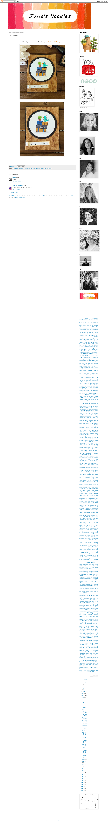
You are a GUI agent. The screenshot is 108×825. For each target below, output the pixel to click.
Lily (97, 516)
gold (86, 444)
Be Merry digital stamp (83, 338)
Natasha (84, 549)
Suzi (97, 627)
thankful (90, 637)
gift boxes (87, 436)
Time (80, 639)
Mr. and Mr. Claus (88, 546)
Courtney (81, 383)
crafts (97, 383)
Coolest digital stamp (90, 381)
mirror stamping (95, 538)
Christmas (89, 370)
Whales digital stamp (90, 654)
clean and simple (87, 377)
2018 (82, 776)
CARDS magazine (86, 361)
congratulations (95, 380)
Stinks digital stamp (94, 620)
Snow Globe (92, 599)
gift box (83, 436)
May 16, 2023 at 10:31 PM (18, 189)
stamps (82, 616)
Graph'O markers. (83, 448)
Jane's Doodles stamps (92, 502)
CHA (84, 366)
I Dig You (84, 709)
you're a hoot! (85, 671)
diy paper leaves (90, 400)
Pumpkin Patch (82, 577)
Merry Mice (85, 532)
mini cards (85, 538)
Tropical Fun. (95, 640)
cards (93, 360)
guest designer (88, 450)
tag (97, 633)
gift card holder (93, 436)
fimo (84, 419)
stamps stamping (86, 617)
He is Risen (84, 463)
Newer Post (11, 195)
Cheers (89, 368)
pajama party (83, 699)
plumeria (84, 704)
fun (89, 430)
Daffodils (84, 389)
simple (91, 597)
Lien (84, 515)
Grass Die (90, 448)
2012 (82, 788)
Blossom (81, 349)
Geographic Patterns (93, 433)
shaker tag (93, 592)
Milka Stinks (88, 536)
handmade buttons (89, 453)
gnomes (83, 444)
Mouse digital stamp (93, 542)
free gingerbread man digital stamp (86, 424)
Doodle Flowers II (83, 407)
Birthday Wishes (91, 343)
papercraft (89, 565)
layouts (80, 515)
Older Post (73, 195)
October (84, 686)
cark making (82, 363)
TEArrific (87, 636)
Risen (92, 584)
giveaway (88, 443)
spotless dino (82, 605)
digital (97, 394)
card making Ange (89, 357)
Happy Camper (83, 459)
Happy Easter (85, 460)
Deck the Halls (85, 391)
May (83, 697)
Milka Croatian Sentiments (90, 535)
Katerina (81, 512)
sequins (90, 589)
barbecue (92, 336)
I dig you (84, 702)
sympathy (88, 633)
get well (90, 434)
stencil (85, 619)
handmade (82, 453)
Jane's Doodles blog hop (92, 495)
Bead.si (96, 339)
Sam (97, 585)
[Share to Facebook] (22, 166)
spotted (96, 605)
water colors (95, 649)
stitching (81, 622)
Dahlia (90, 390)
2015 (82, 782)
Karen (96, 511)
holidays (88, 471)
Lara (91, 513)
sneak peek (82, 599)
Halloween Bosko (82, 451)
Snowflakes (84, 601)
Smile (96, 598)
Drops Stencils (88, 413)
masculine (81, 529)
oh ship (94, 555)
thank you (85, 637)
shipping (81, 595)
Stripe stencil (89, 623)
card (80, 355)
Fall (90, 417)
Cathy (89, 363)
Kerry (34, 168)
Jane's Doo (86, 491)
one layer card (95, 556)
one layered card (90, 558)
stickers (96, 619)
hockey (85, 470)
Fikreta (14, 177)
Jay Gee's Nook (86, 506)
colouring (88, 379)
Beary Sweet (91, 340)
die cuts (85, 393)
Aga (94, 326)
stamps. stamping (94, 617)
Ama (90, 330)
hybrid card (92, 480)
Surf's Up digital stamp (86, 627)
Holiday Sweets (82, 471)
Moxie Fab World (92, 543)
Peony (96, 571)
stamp (93, 609)
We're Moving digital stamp (46, 168)
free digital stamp (94, 423)
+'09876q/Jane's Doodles (92, 322)
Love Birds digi (85, 522)
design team (92, 391)
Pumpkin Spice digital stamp (92, 578)
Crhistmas (91, 384)
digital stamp (90, 396)
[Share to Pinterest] (24, 166)
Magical (81, 526)
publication (86, 575)
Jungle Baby (87, 509)
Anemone (84, 332)
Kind (83, 513)
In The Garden (85, 485)
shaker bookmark (94, 591)
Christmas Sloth (82, 374)
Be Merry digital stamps (93, 338)
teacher (83, 636)
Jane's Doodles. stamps (88, 505)
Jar (97, 505)
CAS (86, 363)
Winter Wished (95, 664)
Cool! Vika (84, 381)
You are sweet (86, 670)
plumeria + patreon (84, 715)
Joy (90, 508)
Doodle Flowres (91, 407)
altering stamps (86, 330)
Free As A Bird (88, 421)
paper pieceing (95, 564)
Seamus (96, 588)
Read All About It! (88, 582)
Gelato (84, 433)
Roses (91, 585)
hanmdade (96, 457)
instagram (85, 487)
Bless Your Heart (89, 345)
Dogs (88, 402)
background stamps (86, 336)
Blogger (60, 821)
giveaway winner (94, 443)
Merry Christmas (91, 531)
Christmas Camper (89, 371)
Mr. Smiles (84, 548)
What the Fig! (89, 656)
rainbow (81, 581)
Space (93, 601)
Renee (88, 584)
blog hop (95, 346)
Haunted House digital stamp (89, 461)
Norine (86, 552)
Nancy (96, 548)
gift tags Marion (93, 437)
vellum (88, 644)
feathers (81, 419)
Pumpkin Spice (82, 578)
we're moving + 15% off (84, 740)
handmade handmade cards (91, 456)
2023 (82, 678)
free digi (94, 421)
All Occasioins (86, 328)
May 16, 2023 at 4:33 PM (18, 181)
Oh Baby (87, 555)
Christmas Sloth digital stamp (92, 374)
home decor (82, 473)
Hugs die (84, 480)
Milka (93, 533)
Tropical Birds (82, 640)
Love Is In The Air (92, 522)
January (84, 764)
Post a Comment (14, 192)
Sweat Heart (88, 629)
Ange (88, 332)
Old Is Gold (84, 556)
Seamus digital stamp (83, 589)
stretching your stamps (93, 622)
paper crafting (82, 562)
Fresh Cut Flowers (87, 428)
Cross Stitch (95, 386)
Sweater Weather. (82, 630)
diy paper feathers (83, 400)
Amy (97, 331)
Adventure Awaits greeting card (86, 326)
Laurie (96, 513)
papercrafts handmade (84, 567)
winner (96, 658)
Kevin (80, 513)
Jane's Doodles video (84, 504)
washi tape (91, 649)
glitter (80, 444)
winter (96, 660)
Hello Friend (95, 466)
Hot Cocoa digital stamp (93, 477)
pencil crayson (87, 570)
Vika (84, 646)
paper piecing (82, 565)
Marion (92, 528)
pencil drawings (94, 570)
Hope (93, 474)
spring (80, 606)
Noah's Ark (82, 552)
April (83, 757)
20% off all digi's (84, 706)
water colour (82, 650)
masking (96, 529)
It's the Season (94, 488)
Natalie (80, 549)
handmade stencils (83, 457)
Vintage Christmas (90, 646)
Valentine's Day (83, 644)
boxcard (93, 350)
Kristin (87, 513)
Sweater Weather (94, 629)
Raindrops (85, 581)
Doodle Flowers (94, 406)
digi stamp (85, 394)
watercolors (95, 650)
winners (80, 660)
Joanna (87, 508)
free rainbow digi (93, 426)
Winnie (84, 660)
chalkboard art (95, 366)
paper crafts (90, 562)
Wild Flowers (86, 658)
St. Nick (86, 609)
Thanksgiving (95, 637)
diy (94, 399)
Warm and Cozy (86, 647)
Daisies (94, 390)
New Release (93, 549)
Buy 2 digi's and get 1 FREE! (84, 722)
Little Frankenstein (87, 518)
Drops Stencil (82, 413)
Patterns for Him (87, 568)
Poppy (93, 574)
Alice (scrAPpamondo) (17, 185)
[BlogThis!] (19, 166)
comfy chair (88, 380)
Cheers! (84, 370)
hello (86, 466)
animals (80, 333)
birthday (85, 343)
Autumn (82, 335)
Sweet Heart (82, 633)
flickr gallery (92, 419)
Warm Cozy (93, 647)
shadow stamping (86, 591)
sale (95, 585)
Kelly (92, 512)
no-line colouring (94, 551)
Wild (94, 656)
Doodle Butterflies (86, 403)
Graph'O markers (94, 447)
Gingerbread (86, 438)
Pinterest (81, 572)
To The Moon (87, 639)
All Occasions (92, 328)
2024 (82, 676)
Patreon (96, 567)
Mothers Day (86, 542)
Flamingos (87, 419)
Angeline (92, 332)
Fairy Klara (86, 417)
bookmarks (93, 349)
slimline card (92, 598)
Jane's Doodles (29, 168)
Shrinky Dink (85, 595)
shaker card (82, 592)
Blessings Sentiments (88, 346)
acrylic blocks (86, 325)
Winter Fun (95, 663)
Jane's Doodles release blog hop (86, 499)
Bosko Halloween (87, 350)
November (84, 682)
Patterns (81, 568)
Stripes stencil (86, 624)
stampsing (81, 619)
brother (84, 352)
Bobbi (84, 349)
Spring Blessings (87, 606)
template (81, 637)
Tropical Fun (89, 640)
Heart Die (90, 463)
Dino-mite (96, 397)
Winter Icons (82, 664)
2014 (82, 784)
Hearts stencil (90, 464)
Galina (81, 431)
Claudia (92, 376)
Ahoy (97, 326)
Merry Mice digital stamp (93, 532)
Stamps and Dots (88, 616)
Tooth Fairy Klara (94, 639)
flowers (96, 419)
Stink (80, 620)
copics (96, 381)
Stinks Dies (87, 620)
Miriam (89, 538)
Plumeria (89, 572)
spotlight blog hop (90, 605)
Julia (83, 509)
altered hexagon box (91, 329)
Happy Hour (90, 460)
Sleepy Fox (86, 598)
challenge (81, 367)
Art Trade (91, 333)
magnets (89, 526)
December (84, 679)
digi (95, 393)
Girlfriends (91, 441)
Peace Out (93, 568)
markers (96, 528)
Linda (80, 518)
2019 (82, 774)
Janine (94, 505)
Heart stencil (95, 463)
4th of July (95, 323)
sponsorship (81, 604)
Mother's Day (90, 541)
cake (93, 353)
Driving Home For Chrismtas (92, 410)
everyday (96, 416)
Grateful (96, 448)
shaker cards (87, 592)
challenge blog (87, 367)
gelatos (87, 433)
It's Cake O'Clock (86, 488)
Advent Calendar (94, 325)
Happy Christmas (91, 459)
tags (84, 634)
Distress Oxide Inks (88, 399)
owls (85, 559)
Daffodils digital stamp (92, 388)
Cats (92, 363)
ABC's (80, 325)
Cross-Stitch (82, 387)
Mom (90, 539)
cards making (92, 361)
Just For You (89, 511)
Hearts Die (82, 464)
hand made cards (94, 451)
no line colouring (88, 551)
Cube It (86, 387)
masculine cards (89, 529)
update (96, 643)
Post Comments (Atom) (20, 197)
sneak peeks (87, 599)
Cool (80, 381)
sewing (93, 589)
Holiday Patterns (94, 470)
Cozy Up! (90, 383)
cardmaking (89, 360)
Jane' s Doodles (86, 490)
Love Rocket (89, 525)
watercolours (82, 651)
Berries (85, 342)
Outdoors (81, 559)
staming (90, 609)
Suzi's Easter (82, 629)
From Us (86, 430)
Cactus (90, 353)
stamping (90, 613)
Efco (83, 416)
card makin (91, 355)
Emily (85, 416)
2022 (82, 768)
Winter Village (88, 664)
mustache (93, 548)
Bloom (96, 348)
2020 (82, 772)
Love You (95, 525)
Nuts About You (85, 553)
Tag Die (81, 634)
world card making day (85, 668)
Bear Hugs (85, 341)
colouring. (84, 380)
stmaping (85, 622)
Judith (80, 509)
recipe (93, 582)
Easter (92, 414)
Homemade (89, 474)
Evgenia (81, 417)
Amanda (93, 330)
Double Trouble (83, 410)
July (83, 693)
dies (93, 393)
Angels (96, 332)
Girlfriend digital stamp (84, 441)
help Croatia (87, 467)
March (83, 759)
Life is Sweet (93, 515)
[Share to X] (20, 166)
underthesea (85, 643)
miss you (81, 539)
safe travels (84, 725)
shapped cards (91, 594)
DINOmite (81, 399)
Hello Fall (89, 466)
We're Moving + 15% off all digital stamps (84, 752)
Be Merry (96, 336)
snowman (89, 601)
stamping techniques (93, 614)
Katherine (86, 512)
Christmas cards (94, 373)
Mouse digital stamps (83, 543)
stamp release (87, 611)
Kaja (94, 511)
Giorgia (92, 440)
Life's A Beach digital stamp (90, 516)
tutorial (91, 641)
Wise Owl (91, 667)
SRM (83, 609)
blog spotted (82, 348)
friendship (81, 430)
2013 (82, 786)
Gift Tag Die (83, 437)
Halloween (95, 450)
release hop (84, 584)
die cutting (89, 393)
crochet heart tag (88, 386)
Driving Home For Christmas (86, 412)
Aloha (85, 329)
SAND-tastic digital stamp (84, 587)
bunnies (87, 352)
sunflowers (93, 626)
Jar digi (81, 506)
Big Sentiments (90, 342)
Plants (85, 572)
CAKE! (96, 353)
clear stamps (95, 377)
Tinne (83, 639)
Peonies (93, 571)
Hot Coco (81, 477)
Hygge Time (92, 481)
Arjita (87, 333)
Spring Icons (94, 606)
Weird (91, 653)
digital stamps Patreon (88, 397)
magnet (85, 526)
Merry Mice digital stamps (85, 533)
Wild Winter (91, 658)
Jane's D (81, 491)
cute (97, 387)
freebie (91, 427)
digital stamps (15, 168)
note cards (91, 552)
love (94, 521)
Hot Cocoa (86, 477)
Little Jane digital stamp (90, 519)
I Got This (93, 483)
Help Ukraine (84, 468)
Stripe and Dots (82, 623)
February (84, 761)
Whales (83, 654)
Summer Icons (87, 626)
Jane (80, 490)
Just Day (84, 511)
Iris (92, 487)
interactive (89, 487)
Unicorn (91, 643)
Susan (93, 627)
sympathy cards (93, 633)
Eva (92, 416)
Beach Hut (81, 339)
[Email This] (17, 166)
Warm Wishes (85, 649)
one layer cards (82, 558)
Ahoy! (80, 328)
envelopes (89, 416)
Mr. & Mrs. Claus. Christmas (90, 545)
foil (87, 420)
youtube (89, 671)
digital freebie (82, 396)
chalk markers (88, 366)
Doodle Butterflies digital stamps (91, 404)
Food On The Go (92, 420)
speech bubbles (94, 602)
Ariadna (84, 333)
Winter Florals (89, 663)
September (84, 688)
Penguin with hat (87, 571)
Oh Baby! (91, 555)
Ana (80, 332)
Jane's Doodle (88, 493)
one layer (89, 556)
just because (93, 509)
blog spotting (90, 348)
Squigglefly (93, 608)
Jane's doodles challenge (85, 496)
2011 (82, 790)
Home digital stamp (89, 473)
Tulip (85, 641)
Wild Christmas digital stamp (90, 657)
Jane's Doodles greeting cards (92, 498)
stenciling (89, 619)
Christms (88, 376)
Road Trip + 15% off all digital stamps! (84, 735)
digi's (94, 394)
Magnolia (93, 526)
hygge (88, 481)
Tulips (88, 641)
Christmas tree (82, 376)
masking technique (83, 531)
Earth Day (81, 414)
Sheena (96, 594)
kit (85, 513)
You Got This (92, 670)
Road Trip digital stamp (84, 585)
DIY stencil (84, 402)
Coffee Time (82, 379)
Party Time (91, 567)
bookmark (88, 349)
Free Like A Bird (86, 426)
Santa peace (92, 587)
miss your (86, 539)
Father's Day (95, 417)
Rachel (89, 579)
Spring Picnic (82, 608)
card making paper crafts (90, 358)
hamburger (88, 451)
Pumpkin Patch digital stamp (92, 577)
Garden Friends (94, 431)
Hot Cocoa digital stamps (84, 478)
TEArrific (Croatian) (94, 636)
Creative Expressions (84, 384)
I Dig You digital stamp (85, 483)
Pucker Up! (95, 575)
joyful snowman (95, 508)
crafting (93, 383)
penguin (81, 571)
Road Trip (96, 584)
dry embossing (95, 413)
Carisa (96, 361)
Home (42, 195)
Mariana (87, 528)
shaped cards (85, 594)
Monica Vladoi (95, 539)
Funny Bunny (94, 430)
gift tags (88, 437)
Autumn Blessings (89, 335)
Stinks (83, 620)
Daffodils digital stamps (84, 390)
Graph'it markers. (87, 447)
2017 (82, 778)
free (83, 421)
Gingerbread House (86, 440)
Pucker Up (90, 575)
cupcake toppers (92, 387)
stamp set (84, 613)
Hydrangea (84, 481)
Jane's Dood (92, 491)
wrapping (92, 668)
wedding (87, 653)
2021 (82, 770)
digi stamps (90, 394)
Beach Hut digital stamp (89, 339)
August (84, 691)
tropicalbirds (81, 641)
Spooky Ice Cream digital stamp (91, 604)
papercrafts (38, 168)
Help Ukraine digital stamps (92, 468)
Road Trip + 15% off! (84, 746)
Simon (90, 595)
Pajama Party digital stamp (92, 559)
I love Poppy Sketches (91, 484)
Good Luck (90, 444)
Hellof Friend (82, 467)
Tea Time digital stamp (90, 634)
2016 (82, 780)
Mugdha (88, 548)
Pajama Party (84, 728)
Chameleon (84, 369)
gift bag (94, 434)
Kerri (94, 512)
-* (79, 318)
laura (93, 513)
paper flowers (89, 564)
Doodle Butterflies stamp (84, 406)
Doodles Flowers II (87, 409)
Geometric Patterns (84, 434)
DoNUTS (92, 402)
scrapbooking (91, 588)
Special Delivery (86, 602)
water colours (89, 650)
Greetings (81, 450)
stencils (92, 619)
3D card (91, 323)
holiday (88, 470)
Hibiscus (81, 470)
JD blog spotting (93, 506)
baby (94, 335)
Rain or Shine (94, 580)
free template (86, 427)
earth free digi (88, 414)
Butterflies (85, 353)
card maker (85, 355)
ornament (96, 558)
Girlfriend (96, 440)
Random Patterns (91, 581)
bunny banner (92, 352)
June (83, 695)
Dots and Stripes (94, 409)
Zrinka (93, 671)
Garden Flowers (86, 431)
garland (80, 433)
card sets (84, 360)
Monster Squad (83, 541)
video (94, 644)
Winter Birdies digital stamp (85, 661)
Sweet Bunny (89, 630)
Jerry (84, 508)
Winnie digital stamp (90, 660)
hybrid (88, 480)
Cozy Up (85, 383)
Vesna (91, 644)
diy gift (96, 399)
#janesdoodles (86, 318)
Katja (89, 512)
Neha (88, 549)
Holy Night (93, 471)
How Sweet (93, 478)
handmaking (90, 457)
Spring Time (87, 608)
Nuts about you (93, 553)
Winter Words (85, 667)
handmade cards (22, 168)
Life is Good (87, 515)
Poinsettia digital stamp (87, 574)
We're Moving (88, 651)
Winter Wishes (82, 666)
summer (92, 624)
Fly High (81, 420)
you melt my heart (84, 712)
